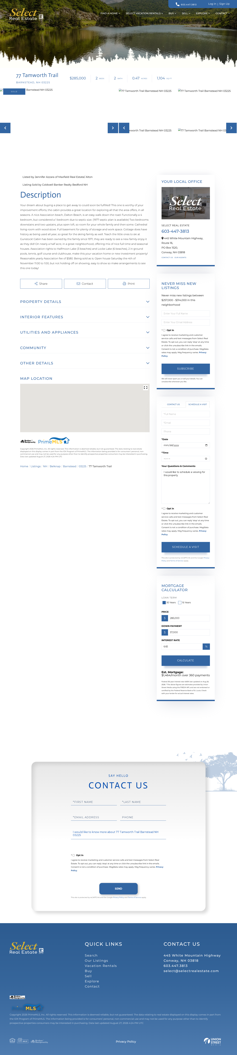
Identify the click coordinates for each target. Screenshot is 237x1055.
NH (45, 466)
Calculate (185, 660)
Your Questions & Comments (178, 466)
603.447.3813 (189, 4)
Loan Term (169, 597)
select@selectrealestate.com (191, 971)
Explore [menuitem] (202, 13)
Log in (212, 3)
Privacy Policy (118, 897)
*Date (165, 439)
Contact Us (167, 257)
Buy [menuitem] (171, 13)
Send (118, 888)
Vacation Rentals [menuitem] (101, 966)
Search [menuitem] (91, 956)
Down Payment (172, 626)
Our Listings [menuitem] (96, 961)
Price (165, 611)
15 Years (186, 602)
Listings (36, 466)
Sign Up (224, 3)
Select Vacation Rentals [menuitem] (143, 13)
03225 (82, 466)
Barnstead (69, 466)
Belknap (55, 466)
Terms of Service (176, 561)
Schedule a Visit (197, 404)
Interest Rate (171, 640)
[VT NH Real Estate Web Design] (212, 1041)
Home (24, 466)
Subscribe (185, 368)
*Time (165, 452)
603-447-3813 (175, 231)
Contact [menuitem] (221, 13)
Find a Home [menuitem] (109, 13)
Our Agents (180, 257)
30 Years (171, 602)
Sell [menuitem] (185, 13)
